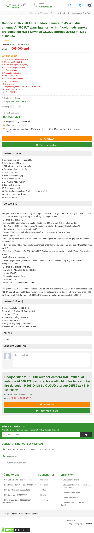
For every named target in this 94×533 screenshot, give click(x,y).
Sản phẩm (44, 13)
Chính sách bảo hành (71, 492)
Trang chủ (33, 13)
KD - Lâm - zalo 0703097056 (15, 495)
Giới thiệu (44, 480)
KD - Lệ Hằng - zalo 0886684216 (17, 490)
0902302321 (45, 6)
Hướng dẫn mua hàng (71, 497)
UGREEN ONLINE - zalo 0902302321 (18, 480)
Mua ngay (48, 139)
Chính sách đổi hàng (71, 480)
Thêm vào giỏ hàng (48, 144)
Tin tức (43, 490)
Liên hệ (43, 495)
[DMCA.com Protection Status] (15, 529)
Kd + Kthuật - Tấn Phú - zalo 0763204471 (20, 485)
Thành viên (44, 500)
